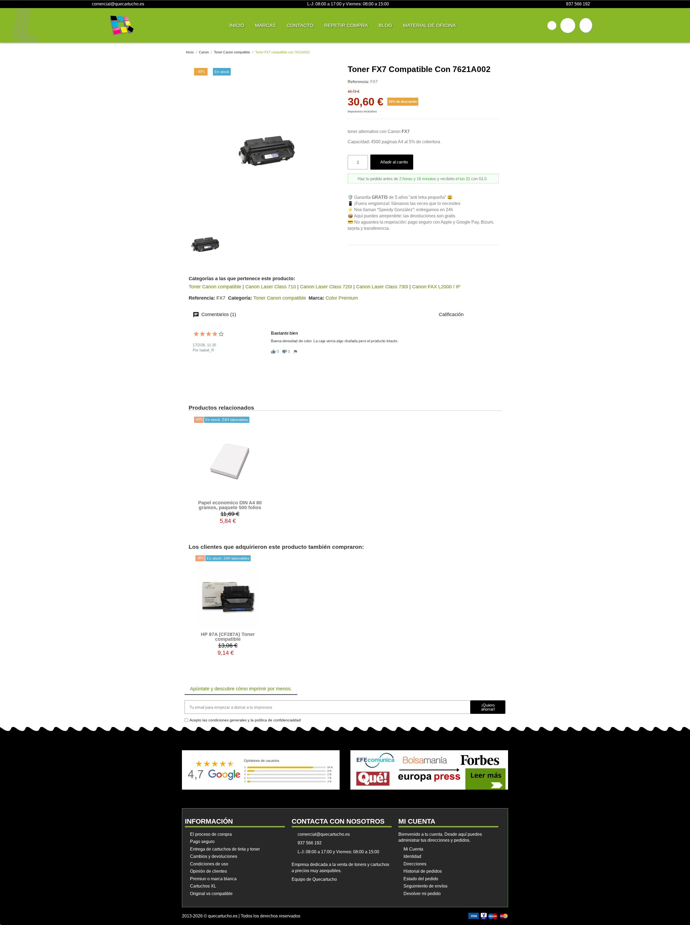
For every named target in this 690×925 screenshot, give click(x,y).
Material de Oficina (429, 25)
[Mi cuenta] (567, 25)
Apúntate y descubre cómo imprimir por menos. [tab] (241, 688)
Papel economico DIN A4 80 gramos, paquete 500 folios (230, 505)
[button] (551, 25)
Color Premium (342, 298)
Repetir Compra (346, 25)
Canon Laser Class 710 (270, 286)
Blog (385, 25)
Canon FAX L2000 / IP (436, 286)
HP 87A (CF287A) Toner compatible (228, 637)
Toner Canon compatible (215, 286)
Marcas (265, 25)
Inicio (236, 25)
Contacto (300, 25)
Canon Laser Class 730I (382, 286)
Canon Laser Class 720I (326, 286)
